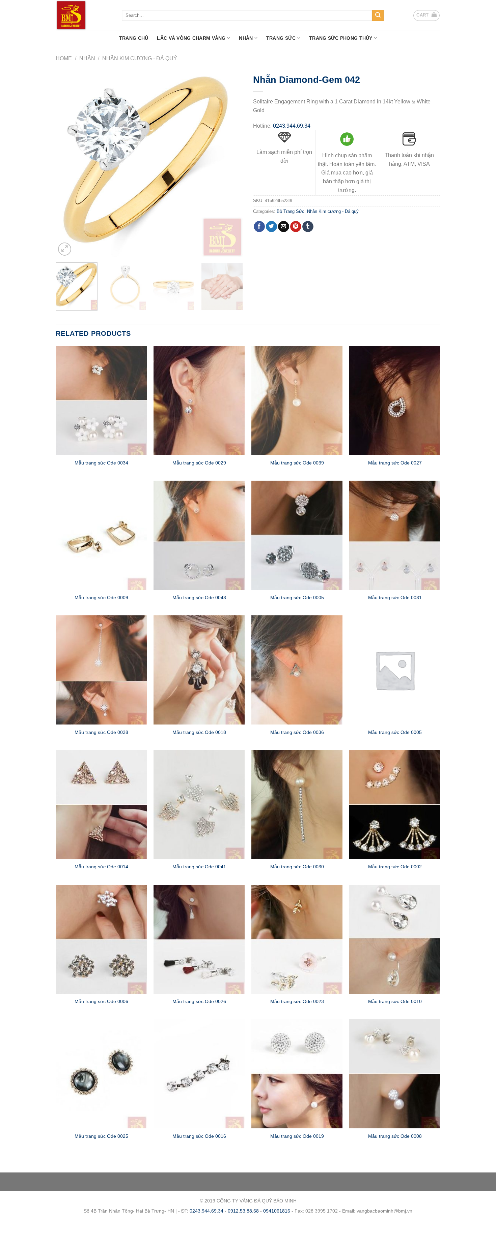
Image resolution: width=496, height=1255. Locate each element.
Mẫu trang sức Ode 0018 (199, 732)
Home (64, 58)
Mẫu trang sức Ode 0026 (199, 1001)
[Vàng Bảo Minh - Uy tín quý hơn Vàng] (84, 15)
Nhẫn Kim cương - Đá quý (139, 58)
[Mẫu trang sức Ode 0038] (101, 670)
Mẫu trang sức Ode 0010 (395, 1001)
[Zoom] (64, 249)
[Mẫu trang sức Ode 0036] (296, 670)
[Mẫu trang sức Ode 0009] (101, 535)
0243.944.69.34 (291, 126)
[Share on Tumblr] (307, 226)
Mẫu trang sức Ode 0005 (297, 597)
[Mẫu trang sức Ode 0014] (101, 804)
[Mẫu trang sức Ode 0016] (199, 1073)
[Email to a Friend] (283, 226)
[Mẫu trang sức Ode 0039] (296, 400)
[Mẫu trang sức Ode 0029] (199, 400)
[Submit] (378, 15)
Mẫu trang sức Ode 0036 (297, 732)
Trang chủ (133, 38)
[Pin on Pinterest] (295, 226)
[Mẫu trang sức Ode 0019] (296, 1073)
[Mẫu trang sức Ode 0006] (101, 939)
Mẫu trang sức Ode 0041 (199, 866)
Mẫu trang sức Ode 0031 (395, 597)
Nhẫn (246, 38)
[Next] (231, 164)
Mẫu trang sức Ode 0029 (199, 462)
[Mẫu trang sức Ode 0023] (296, 939)
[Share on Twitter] (271, 226)
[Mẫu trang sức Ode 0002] (394, 804)
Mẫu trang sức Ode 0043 (199, 597)
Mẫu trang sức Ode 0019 (297, 1136)
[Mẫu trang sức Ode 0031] (394, 535)
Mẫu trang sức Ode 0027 (395, 462)
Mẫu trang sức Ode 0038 (101, 732)
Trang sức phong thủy (341, 38)
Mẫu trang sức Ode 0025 (101, 1136)
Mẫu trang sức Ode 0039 (297, 462)
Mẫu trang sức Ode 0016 (199, 1136)
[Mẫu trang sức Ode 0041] (199, 804)
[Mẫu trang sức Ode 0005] (296, 535)
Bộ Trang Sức (290, 211)
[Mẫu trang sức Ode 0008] (394, 1073)
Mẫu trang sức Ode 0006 (101, 1001)
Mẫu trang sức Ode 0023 (297, 1001)
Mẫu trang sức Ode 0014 (101, 866)
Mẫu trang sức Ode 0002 (395, 866)
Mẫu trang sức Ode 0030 (297, 866)
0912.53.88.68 (243, 1211)
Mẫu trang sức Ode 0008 (395, 1136)
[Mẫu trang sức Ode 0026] (199, 939)
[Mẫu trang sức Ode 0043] (199, 535)
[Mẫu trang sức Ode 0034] (101, 400)
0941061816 (276, 1211)
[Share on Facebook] (259, 226)
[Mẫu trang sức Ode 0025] (101, 1073)
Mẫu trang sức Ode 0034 (101, 462)
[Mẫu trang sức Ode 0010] (394, 939)
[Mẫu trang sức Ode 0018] (199, 670)
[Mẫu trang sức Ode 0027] (394, 400)
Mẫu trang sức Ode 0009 (101, 597)
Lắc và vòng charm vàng (191, 38)
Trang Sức (281, 38)
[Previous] (68, 164)
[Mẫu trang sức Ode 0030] (296, 804)
